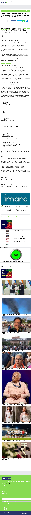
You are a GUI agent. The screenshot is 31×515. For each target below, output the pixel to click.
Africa (19, 10)
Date (2, 20)
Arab (11, 10)
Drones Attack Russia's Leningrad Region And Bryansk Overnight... (14, 315)
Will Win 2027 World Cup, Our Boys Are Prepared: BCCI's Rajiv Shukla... (16, 333)
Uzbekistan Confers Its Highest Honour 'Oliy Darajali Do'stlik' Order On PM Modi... (15, 297)
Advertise (3, 491)
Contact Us (4, 490)
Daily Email (7, 507)
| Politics (23, 10)
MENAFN (3, 24)
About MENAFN (4, 492)
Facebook (7, 503)
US (3, 10)
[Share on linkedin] (27, 21)
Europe (8, 10)
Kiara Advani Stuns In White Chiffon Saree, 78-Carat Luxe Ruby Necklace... (16, 423)
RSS (6, 509)
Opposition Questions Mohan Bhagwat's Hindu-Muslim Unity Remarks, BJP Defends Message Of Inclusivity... (16, 405)
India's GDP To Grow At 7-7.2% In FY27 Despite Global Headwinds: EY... (14, 459)
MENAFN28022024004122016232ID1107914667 (11, 189)
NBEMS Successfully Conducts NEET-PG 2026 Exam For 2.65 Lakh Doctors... (16, 351)
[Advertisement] (15, 7)
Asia (15, 10)
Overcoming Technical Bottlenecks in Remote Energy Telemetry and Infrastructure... (11, 265)
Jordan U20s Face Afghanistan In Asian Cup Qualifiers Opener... (14, 441)
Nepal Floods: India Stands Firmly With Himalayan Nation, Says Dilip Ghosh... (15, 369)
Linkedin (7, 508)
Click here (8, 483)
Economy (27, 10)
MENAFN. (7, 512)
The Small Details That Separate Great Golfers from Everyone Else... (9, 266)
